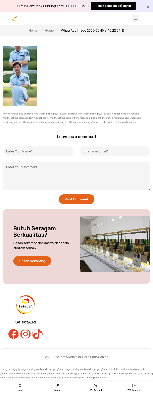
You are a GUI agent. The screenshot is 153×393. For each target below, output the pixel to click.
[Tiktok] (37, 334)
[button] (32, 261)
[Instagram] (25, 334)
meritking (74, 117)
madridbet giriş (131, 113)
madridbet (117, 113)
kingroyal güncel (58, 113)
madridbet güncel (12, 117)
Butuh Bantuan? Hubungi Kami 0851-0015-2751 (53, 6)
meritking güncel (104, 117)
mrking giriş (17, 113)
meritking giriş (87, 117)
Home (49, 30)
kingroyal (28, 113)
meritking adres (122, 117)
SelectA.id (25, 322)
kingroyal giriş (41, 113)
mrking (6, 113)
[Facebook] (13, 334)
